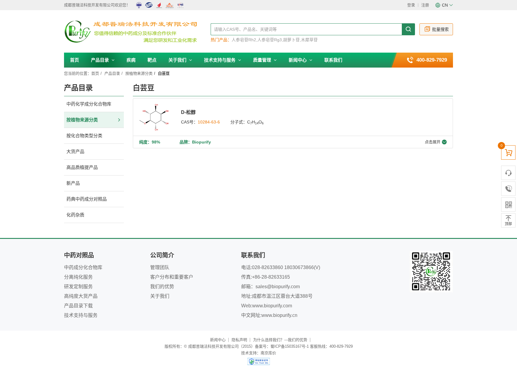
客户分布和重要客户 (171, 277)
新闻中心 (298, 59)
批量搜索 (440, 29)
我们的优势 (162, 286)
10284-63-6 (209, 122)
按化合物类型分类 (84, 135)
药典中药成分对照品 (86, 198)
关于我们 (178, 59)
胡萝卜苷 (291, 39)
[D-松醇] (154, 117)
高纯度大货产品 (81, 296)
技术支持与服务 (220, 59)
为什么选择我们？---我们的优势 (280, 340)
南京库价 (268, 353)
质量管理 (262, 59)
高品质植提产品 (82, 167)
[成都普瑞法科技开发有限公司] (137, 32)
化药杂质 (75, 214)
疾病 (131, 59)
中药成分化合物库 (83, 267)
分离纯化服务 (78, 277)
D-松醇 (188, 112)
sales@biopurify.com (278, 286)
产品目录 (100, 59)
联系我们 (333, 59)
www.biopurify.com (272, 305)
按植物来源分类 (139, 73)
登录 (411, 5)
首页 (74, 59)
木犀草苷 (309, 39)
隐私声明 (239, 340)
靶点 (152, 59)
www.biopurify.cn (279, 315)
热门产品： (221, 39)
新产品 (73, 183)
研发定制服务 (78, 286)
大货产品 (75, 151)
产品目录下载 (78, 305)
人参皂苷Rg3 (269, 39)
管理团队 (159, 267)
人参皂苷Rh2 (244, 39)
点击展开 (432, 142)
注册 (425, 5)
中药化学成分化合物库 (88, 103)
